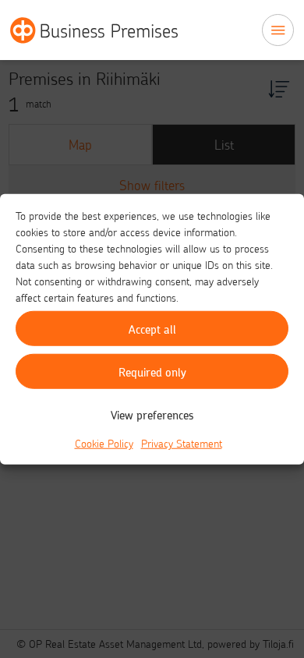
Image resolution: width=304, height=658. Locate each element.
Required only (152, 371)
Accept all (152, 328)
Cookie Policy (104, 443)
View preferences (152, 414)
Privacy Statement (181, 443)
